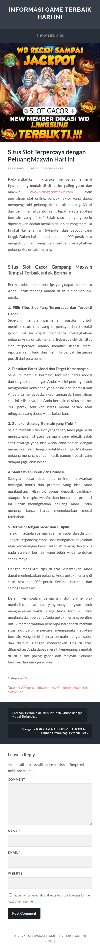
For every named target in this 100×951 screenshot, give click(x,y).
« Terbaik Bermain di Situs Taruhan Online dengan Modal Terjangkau (47, 714)
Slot (28, 678)
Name (14, 831)
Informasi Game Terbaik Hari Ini (50, 13)
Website (15, 873)
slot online (15, 692)
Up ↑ (52, 941)
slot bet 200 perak (75, 688)
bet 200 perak (25, 688)
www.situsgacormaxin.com (51, 191)
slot (39, 688)
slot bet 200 (51, 688)
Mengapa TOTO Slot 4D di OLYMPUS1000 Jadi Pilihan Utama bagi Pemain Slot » (55, 731)
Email (14, 852)
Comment (18, 779)
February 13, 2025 (23, 168)
